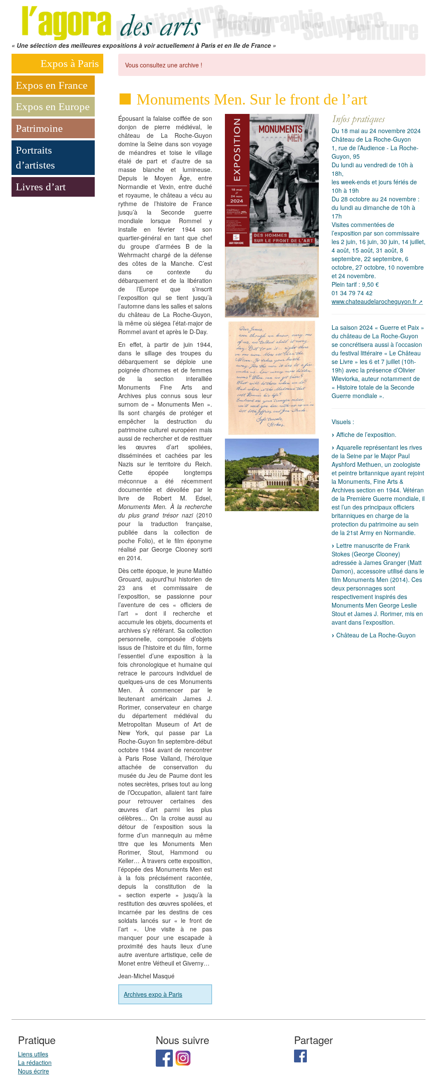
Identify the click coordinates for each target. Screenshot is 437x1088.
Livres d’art (41, 186)
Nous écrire (33, 1071)
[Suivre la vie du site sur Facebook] (164, 1057)
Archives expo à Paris (153, 994)
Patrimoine (39, 128)
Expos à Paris (70, 63)
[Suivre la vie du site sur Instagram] (183, 1057)
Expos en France (51, 85)
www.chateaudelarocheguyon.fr (374, 301)
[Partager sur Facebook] (300, 1055)
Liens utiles (33, 1054)
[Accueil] (218, 19)
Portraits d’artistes (35, 157)
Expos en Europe (53, 106)
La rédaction (35, 1062)
